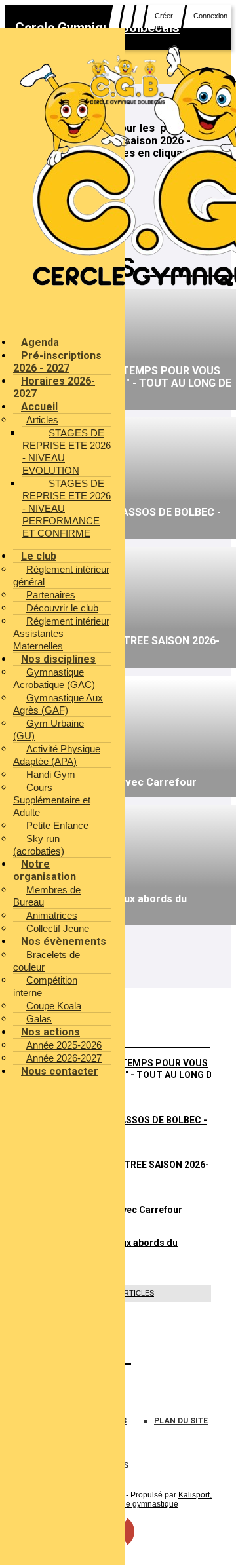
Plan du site (181, 1420)
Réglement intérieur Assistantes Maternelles (61, 633)
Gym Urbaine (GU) (48, 729)
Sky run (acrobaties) (38, 845)
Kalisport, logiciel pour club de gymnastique (135, 1499)
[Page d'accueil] (126, 103)
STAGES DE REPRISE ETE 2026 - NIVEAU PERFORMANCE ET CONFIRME (66, 508)
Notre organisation (44, 870)
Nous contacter (59, 1071)
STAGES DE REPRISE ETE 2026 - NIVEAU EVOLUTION (66, 451)
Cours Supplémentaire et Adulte (51, 800)
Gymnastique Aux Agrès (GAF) (58, 704)
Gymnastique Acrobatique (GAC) (54, 678)
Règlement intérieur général (61, 575)
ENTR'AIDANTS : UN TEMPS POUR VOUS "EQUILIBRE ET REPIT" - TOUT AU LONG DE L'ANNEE (125, 1075)
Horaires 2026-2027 (54, 387)
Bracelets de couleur (46, 961)
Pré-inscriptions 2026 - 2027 (57, 361)
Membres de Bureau (47, 896)
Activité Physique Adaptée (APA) (56, 755)
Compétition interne (45, 986)
